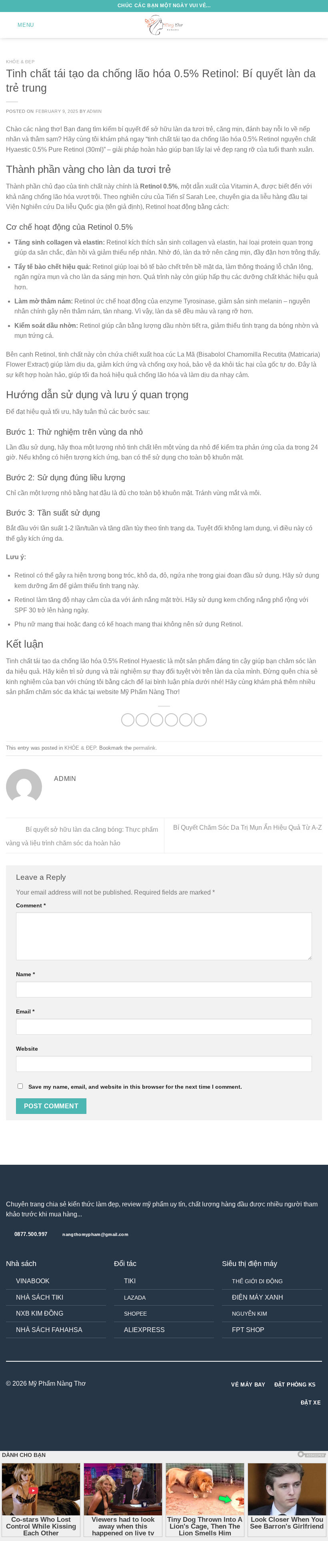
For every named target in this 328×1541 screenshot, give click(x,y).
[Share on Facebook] (142, 719)
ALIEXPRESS (144, 1329)
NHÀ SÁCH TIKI (39, 1297)
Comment (31, 905)
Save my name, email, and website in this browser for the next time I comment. (135, 1087)
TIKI (130, 1281)
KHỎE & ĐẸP (20, 61)
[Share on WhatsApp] (127, 719)
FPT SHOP (248, 1329)
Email (25, 1011)
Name (25, 974)
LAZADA (135, 1297)
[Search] (305, 25)
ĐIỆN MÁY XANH (257, 1297)
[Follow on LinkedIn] (179, 1383)
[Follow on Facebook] (149, 1383)
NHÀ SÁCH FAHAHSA (49, 1329)
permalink (144, 748)
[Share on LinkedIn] (200, 719)
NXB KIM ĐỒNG (39, 1313)
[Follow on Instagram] (159, 1383)
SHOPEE (135, 1313)
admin (94, 111)
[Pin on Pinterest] (185, 719)
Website (27, 1048)
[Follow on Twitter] (169, 1383)
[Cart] (318, 25)
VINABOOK (33, 1281)
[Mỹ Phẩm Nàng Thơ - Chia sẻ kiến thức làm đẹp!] (164, 24)
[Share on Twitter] (156, 719)
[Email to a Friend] (171, 719)
